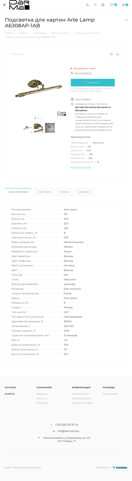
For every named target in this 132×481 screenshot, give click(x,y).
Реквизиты (43, 403)
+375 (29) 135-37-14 (66, 425)
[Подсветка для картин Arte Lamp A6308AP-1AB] (38, 88)
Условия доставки (81, 398)
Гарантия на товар (82, 403)
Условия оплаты (80, 394)
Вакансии (42, 394)
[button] (35, 118)
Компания (44, 387)
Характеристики (18, 192)
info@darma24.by (68, 431)
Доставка (84, 192)
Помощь (109, 387)
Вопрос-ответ (110, 394)
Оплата (65, 192)
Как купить (44, 192)
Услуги (10, 394)
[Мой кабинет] (102, 5)
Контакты (42, 398)
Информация (81, 387)
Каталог (11, 387)
